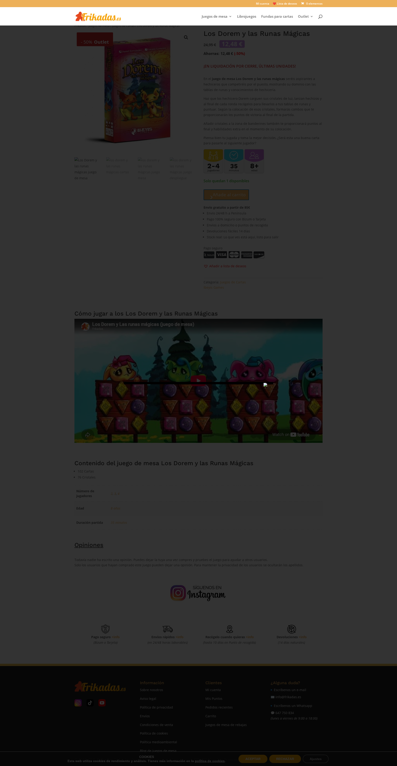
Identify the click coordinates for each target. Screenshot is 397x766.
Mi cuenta (262, 4)
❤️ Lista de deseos (285, 4)
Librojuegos (246, 17)
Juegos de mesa (214, 17)
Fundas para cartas (277, 17)
